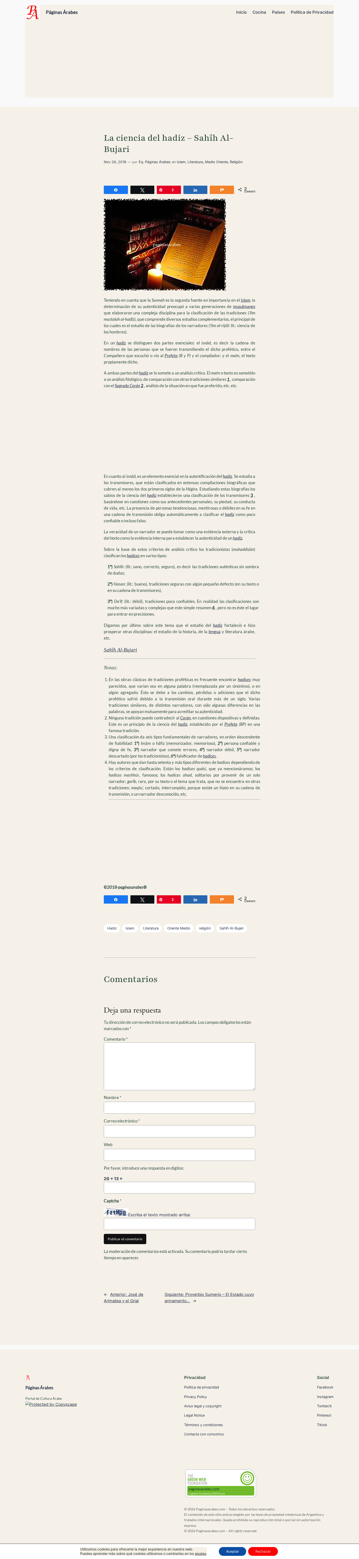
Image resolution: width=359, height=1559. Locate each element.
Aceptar (232, 1551)
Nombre (112, 1097)
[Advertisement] (179, 61)
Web (108, 1144)
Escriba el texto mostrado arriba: (159, 1214)
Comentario (116, 1039)
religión (205, 928)
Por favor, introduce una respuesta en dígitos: (144, 1168)
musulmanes (244, 306)
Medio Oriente (216, 162)
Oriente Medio (178, 928)
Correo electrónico (122, 1120)
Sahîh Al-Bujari (231, 928)
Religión (236, 162)
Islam (181, 162)
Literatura (195, 162)
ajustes (200, 1553)
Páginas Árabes (62, 12)
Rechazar (263, 1551)
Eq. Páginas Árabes (155, 162)
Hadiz (112, 928)
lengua (215, 631)
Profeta (171, 355)
